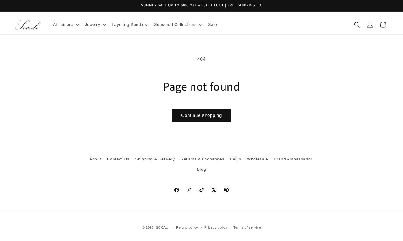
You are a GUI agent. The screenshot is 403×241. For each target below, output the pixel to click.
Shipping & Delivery (155, 159)
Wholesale (257, 159)
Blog (201, 169)
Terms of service (247, 227)
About (95, 159)
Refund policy (187, 227)
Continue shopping (201, 115)
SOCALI (162, 227)
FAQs (235, 159)
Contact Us (118, 159)
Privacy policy (215, 227)
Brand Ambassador (293, 159)
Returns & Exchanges (202, 159)
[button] (65, 24)
